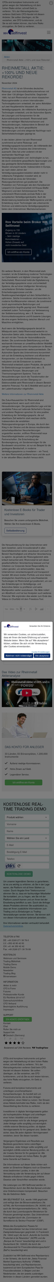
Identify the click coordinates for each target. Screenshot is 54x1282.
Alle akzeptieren (42, 655)
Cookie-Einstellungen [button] (41, 651)
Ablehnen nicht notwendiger (19, 655)
